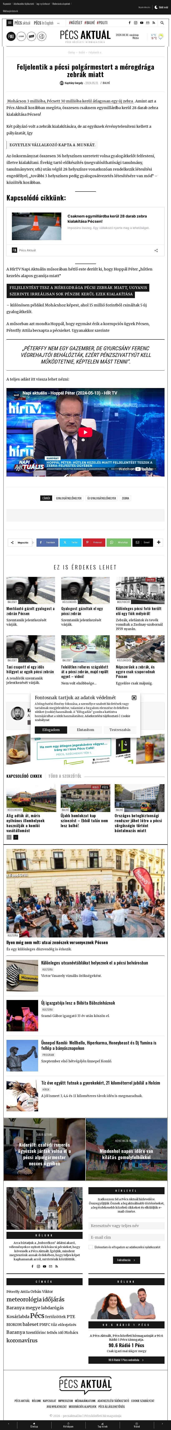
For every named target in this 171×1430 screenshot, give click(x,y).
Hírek (46, 1089)
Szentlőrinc (36, 1332)
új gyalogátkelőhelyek (101, 498)
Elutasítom (85, 730)
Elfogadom (51, 730)
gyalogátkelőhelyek (69, 498)
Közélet (76, 22)
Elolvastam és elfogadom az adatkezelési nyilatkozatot (127, 1247)
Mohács (71, 1332)
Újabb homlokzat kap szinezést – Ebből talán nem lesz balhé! (84, 820)
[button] (134, 697)
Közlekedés (70, 602)
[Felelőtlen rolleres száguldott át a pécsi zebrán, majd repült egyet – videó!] (85, 648)
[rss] (154, 23)
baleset (31, 1324)
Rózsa (136, 37)
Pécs (160, 579)
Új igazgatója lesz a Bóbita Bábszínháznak (78, 1003)
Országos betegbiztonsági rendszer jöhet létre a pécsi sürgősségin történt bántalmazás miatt (138, 823)
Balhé (91, 22)
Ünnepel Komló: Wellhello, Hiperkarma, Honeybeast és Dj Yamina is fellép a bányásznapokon (99, 1045)
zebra (125, 498)
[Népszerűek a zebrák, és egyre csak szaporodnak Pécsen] (140, 648)
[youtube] (142, 23)
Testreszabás (120, 730)
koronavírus (22, 1340)
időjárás (53, 1299)
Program (48, 1055)
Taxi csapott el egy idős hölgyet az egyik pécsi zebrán (30, 669)
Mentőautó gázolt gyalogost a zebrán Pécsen (30, 611)
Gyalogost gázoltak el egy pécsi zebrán (82, 611)
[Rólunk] (44, 1208)
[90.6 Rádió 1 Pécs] (126, 1318)
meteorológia (24, 1299)
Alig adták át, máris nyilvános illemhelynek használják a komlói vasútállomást (25, 823)
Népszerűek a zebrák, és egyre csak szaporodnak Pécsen (135, 671)
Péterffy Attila (18, 1292)
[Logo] (85, 1385)
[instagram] (135, 23)
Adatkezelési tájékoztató (101, 716)
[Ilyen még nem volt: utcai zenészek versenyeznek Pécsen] (85, 893)
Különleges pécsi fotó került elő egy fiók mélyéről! (138, 611)
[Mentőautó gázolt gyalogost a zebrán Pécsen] (30, 590)
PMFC (44, 1324)
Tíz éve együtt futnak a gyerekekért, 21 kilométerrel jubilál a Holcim (100, 1083)
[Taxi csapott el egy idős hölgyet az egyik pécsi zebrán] (30, 648)
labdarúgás (52, 1307)
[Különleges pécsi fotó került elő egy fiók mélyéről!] (140, 590)
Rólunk (44, 1235)
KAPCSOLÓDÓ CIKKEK (24, 776)
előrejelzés (67, 1325)
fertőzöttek (55, 1317)
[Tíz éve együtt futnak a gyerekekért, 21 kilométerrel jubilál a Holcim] (22, 1096)
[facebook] (129, 23)
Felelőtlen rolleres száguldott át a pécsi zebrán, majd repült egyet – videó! (85, 671)
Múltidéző (123, 602)
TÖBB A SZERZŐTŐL (65, 776)
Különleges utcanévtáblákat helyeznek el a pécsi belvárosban (94, 962)
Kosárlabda (17, 1316)
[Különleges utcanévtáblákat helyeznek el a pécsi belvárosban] (22, 975)
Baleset (12, 602)
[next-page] (15, 837)
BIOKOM (14, 1324)
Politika (105, 22)
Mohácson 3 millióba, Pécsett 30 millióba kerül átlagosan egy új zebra (70, 101)
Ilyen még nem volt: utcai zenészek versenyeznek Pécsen (57, 942)
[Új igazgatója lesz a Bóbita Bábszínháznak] (22, 1016)
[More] (158, 542)
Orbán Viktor (41, 1292)
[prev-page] (9, 837)
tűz (54, 1324)
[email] (148, 23)
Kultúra (13, 935)
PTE (71, 1316)
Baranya (15, 1332)
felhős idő (55, 1332)
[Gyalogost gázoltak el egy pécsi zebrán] (85, 590)
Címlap (71, 52)
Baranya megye (23, 1308)
